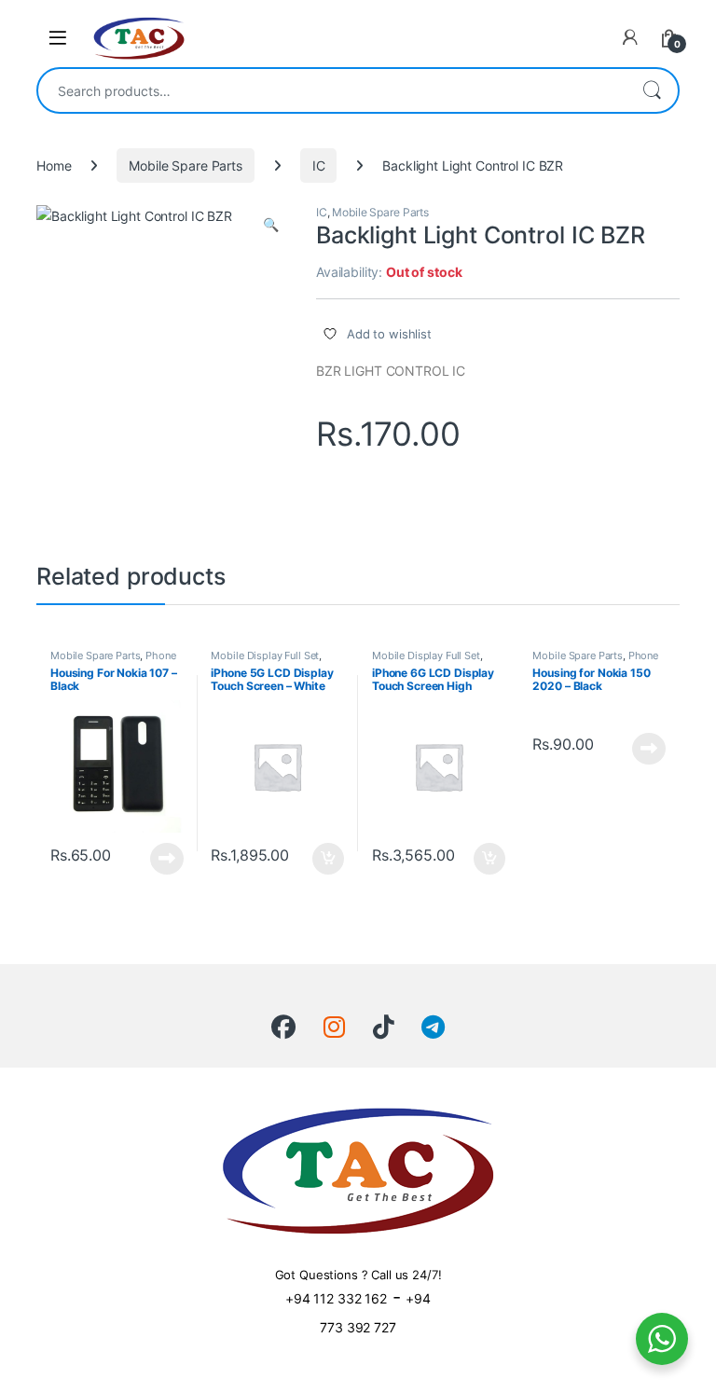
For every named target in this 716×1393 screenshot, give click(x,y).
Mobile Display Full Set (265, 655)
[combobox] (332, 90)
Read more (167, 859)
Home (53, 165)
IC (318, 165)
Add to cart (328, 859)
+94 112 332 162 (336, 1298)
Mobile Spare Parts (185, 165)
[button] (271, 225)
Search (652, 90)
